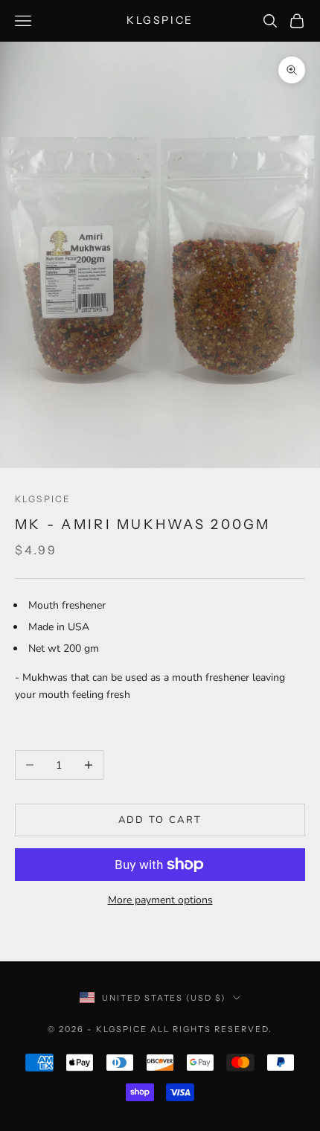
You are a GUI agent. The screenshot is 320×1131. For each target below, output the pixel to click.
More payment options (160, 900)
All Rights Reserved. (211, 1029)
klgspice (43, 498)
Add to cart (160, 820)
